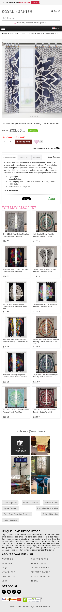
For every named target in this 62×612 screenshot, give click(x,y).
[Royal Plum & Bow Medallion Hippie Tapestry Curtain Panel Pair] (46, 362)
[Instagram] (19, 592)
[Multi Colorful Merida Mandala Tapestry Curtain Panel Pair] (46, 222)
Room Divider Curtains (47, 508)
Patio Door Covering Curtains (16, 514)
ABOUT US (7, 559)
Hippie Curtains (10, 508)
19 (41, 142)
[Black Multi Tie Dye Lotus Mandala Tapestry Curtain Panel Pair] (46, 292)
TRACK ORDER (38, 563)
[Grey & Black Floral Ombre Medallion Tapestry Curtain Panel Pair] (16, 222)
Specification (24, 157)
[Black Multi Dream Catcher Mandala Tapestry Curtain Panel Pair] (16, 257)
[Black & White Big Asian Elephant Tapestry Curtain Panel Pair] (46, 257)
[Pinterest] (14, 592)
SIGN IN (44, 23)
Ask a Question (54, 157)
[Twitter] (9, 592)
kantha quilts (29, 548)
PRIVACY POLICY (40, 568)
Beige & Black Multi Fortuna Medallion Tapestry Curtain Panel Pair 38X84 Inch (46, 342)
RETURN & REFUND (41, 577)
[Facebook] (4, 592)
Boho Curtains (51, 502)
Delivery (36, 157)
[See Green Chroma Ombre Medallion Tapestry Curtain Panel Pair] (16, 397)
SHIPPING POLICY (40, 572)
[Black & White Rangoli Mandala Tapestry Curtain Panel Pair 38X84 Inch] (16, 292)
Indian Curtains (10, 520)
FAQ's (5, 568)
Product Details (9, 157)
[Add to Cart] (23, 141)
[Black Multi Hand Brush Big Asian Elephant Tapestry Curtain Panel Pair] (16, 327)
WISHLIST (20, 23)
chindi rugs (31, 546)
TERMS (34, 581)
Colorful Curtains (50, 514)
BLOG (5, 581)
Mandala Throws (30, 502)
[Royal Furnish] (17, 12)
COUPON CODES (39, 559)
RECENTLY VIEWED (33, 23)
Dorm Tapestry (10, 502)
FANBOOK (7, 563)
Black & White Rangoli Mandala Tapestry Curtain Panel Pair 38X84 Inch (15, 306)
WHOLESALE (8, 572)
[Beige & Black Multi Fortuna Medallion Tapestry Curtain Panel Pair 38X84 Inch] (46, 327)
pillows (48, 546)
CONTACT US (9, 577)
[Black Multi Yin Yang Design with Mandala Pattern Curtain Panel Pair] (16, 362)
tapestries (56, 546)
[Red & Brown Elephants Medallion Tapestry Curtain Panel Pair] (46, 397)
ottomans (50, 548)
